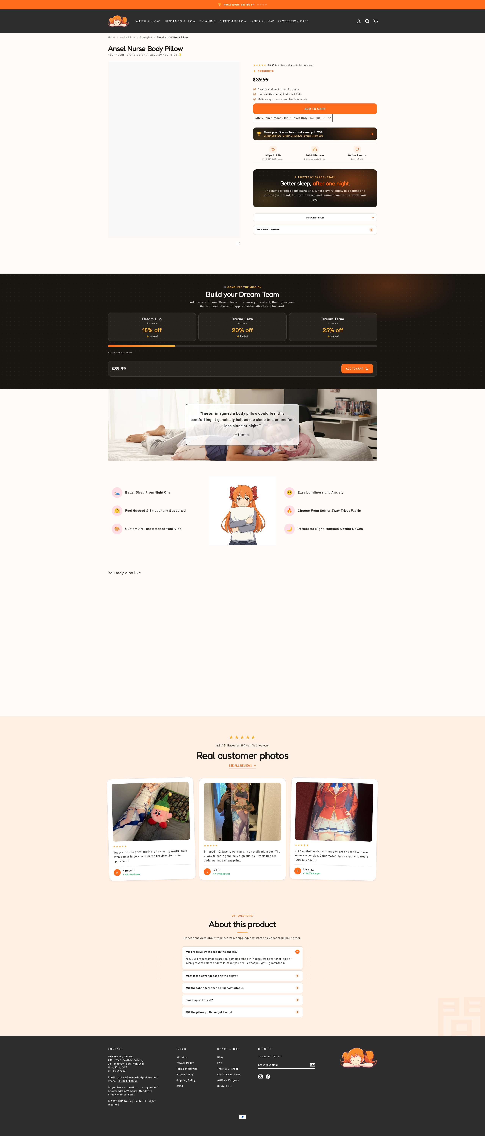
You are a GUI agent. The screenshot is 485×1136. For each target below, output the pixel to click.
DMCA (180, 1085)
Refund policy (184, 1074)
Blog (220, 1057)
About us (182, 1057)
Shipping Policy (186, 1080)
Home (112, 37)
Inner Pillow (262, 21)
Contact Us (224, 1085)
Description (315, 217)
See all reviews (240, 765)
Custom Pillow (233, 21)
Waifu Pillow (147, 21)
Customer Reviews (229, 1074)
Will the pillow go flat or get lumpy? (208, 1012)
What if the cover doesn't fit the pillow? (211, 975)
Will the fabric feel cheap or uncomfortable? (214, 988)
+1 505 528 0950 (128, 1080)
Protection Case (293, 21)
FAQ (219, 1062)
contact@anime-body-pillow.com (137, 1077)
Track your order (227, 1068)
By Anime (207, 21)
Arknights (146, 37)
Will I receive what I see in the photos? (211, 951)
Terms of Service (187, 1068)
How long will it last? (199, 1000)
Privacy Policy (185, 1062)
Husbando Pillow (180, 21)
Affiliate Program (228, 1080)
